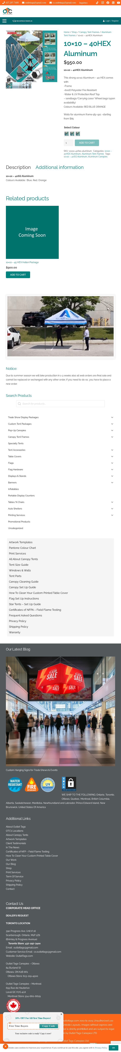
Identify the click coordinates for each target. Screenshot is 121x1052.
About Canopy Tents (17, 835)
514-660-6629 (33, 996)
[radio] (66, 134)
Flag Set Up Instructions (24, 598)
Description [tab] (18, 167)
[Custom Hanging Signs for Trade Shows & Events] (60, 714)
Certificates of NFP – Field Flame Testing (27, 851)
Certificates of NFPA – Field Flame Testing (35, 609)
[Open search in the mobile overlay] (60, 403)
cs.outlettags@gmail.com (47, 951)
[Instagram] (102, 2)
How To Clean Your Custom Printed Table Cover (38, 592)
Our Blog (11, 864)
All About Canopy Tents (23, 559)
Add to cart (87, 142)
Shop (74, 32)
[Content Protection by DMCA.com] (69, 790)
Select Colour (72, 127)
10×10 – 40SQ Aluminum (75, 156)
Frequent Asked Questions (25, 615)
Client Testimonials (16, 843)
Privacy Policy (17, 621)
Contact (10, 889)
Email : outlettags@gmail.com (22, 947)
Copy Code (48, 1026)
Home (67, 32)
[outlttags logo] (7, 11)
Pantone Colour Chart (22, 547)
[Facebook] (108, 2)
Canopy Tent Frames (89, 32)
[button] (4, 21)
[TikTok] (97, 2)
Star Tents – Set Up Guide (25, 604)
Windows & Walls (20, 570)
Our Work (11, 859)
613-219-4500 (30, 976)
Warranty (14, 632)
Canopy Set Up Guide (22, 587)
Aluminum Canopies (97, 156)
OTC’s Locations (14, 830)
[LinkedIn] (113, 2)
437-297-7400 (33, 943)
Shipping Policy (18, 626)
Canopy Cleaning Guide (24, 581)
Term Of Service (14, 876)
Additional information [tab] (60, 167)
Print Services (17, 553)
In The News (12, 847)
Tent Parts (15, 576)
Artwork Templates (20, 542)
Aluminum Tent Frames (93, 153)
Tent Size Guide (18, 564)
